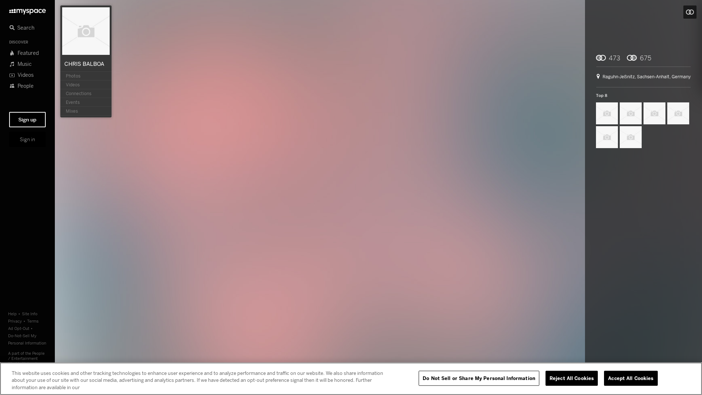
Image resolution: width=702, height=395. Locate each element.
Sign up (27, 119)
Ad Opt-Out (18, 328)
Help (12, 313)
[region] (351, 378)
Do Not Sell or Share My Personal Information (479, 378)
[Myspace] (27, 10)
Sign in (27, 139)
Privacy (15, 321)
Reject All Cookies (572, 378)
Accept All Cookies (630, 378)
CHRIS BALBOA (84, 63)
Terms (33, 321)
